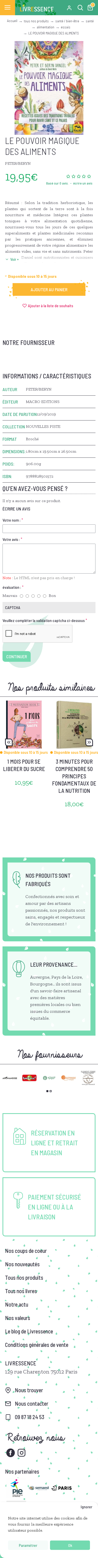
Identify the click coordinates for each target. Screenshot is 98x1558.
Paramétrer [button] (28, 1545)
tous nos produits (36, 21)
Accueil (12, 21)
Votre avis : (11, 539)
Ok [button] (70, 1545)
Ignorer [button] (86, 1506)
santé (90, 21)
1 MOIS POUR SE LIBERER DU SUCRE (24, 765)
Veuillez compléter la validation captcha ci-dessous (44, 620)
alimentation (45, 27)
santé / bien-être (67, 21)
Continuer (16, 656)
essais (65, 27)
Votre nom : (12, 520)
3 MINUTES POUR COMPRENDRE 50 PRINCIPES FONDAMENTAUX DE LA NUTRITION (74, 776)
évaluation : (12, 587)
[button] (9, 742)
